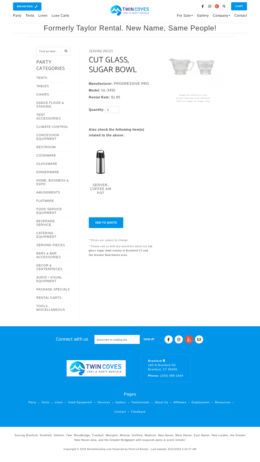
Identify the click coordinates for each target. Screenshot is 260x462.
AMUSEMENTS (48, 192)
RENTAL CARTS (49, 297)
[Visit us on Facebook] (203, 6)
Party (17, 15)
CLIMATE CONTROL (52, 126)
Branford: (26, 6)
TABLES (42, 86)
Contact (240, 15)
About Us (161, 402)
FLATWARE (45, 200)
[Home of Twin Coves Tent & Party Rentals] (96, 368)
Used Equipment (80, 402)
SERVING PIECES (50, 245)
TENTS (41, 77)
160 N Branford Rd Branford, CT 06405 (162, 365)
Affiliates (179, 402)
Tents (30, 15)
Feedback (138, 411)
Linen (43, 15)
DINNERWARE (47, 172)
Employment (201, 402)
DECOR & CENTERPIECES (49, 267)
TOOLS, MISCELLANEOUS (50, 307)
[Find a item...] (66, 51)
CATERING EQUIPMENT (46, 234)
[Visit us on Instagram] (210, 6)
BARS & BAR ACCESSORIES (48, 255)
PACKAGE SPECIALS (53, 289)
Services (104, 402)
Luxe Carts (60, 15)
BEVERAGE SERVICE (45, 222)
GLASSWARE (46, 163)
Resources (223, 402)
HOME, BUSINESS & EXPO (52, 182)
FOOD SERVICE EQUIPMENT (49, 210)
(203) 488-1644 (165, 375)
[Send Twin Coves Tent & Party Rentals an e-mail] (199, 339)
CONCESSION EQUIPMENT (47, 136)
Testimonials (140, 402)
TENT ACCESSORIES (48, 116)
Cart (239, 6)
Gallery (203, 15)
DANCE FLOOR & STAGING (50, 104)
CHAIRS (42, 94)
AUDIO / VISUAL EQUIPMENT (49, 279)
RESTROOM (46, 147)
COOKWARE (46, 155)
